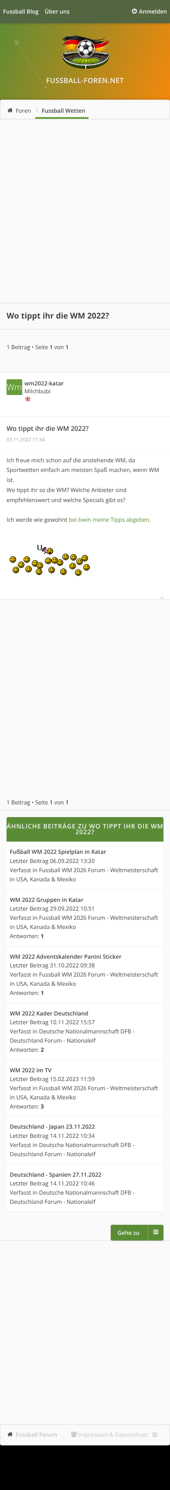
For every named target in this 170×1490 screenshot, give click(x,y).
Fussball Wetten (63, 110)
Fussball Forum (36, 1434)
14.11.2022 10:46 (72, 1183)
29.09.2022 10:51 (72, 908)
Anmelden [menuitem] (153, 11)
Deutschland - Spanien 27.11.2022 (56, 1174)
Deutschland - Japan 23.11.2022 (52, 1126)
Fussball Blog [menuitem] (20, 11)
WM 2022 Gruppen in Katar (47, 900)
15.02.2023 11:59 (72, 1079)
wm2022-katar (44, 383)
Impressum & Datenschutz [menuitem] (113, 1434)
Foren (23, 110)
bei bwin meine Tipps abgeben (109, 519)
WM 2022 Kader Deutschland (49, 1013)
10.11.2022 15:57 (72, 1022)
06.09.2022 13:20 (72, 861)
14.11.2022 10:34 (72, 1136)
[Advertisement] (85, 211)
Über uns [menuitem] (56, 11)
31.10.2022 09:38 (72, 965)
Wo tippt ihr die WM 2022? (58, 316)
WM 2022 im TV (31, 1070)
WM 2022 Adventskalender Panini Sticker (66, 956)
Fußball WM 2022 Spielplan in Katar (58, 852)
